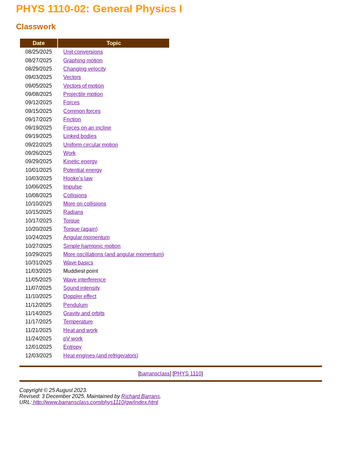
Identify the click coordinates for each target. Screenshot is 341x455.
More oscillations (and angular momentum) (113, 254)
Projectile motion (83, 94)
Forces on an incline (87, 128)
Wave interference (84, 279)
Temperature (78, 321)
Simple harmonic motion (92, 246)
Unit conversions (83, 52)
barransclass (155, 373)
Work (69, 153)
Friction (72, 119)
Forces (71, 102)
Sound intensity (81, 288)
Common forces (82, 111)
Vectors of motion (83, 86)
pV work (73, 338)
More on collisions (84, 204)
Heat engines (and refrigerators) (100, 355)
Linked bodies (80, 136)
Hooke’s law (78, 178)
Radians (73, 212)
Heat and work (80, 330)
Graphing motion (83, 60)
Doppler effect (79, 296)
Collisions (75, 195)
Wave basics (78, 262)
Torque (71, 221)
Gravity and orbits (84, 313)
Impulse (72, 187)
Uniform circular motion (90, 145)
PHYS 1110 (187, 373)
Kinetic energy (80, 161)
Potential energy (82, 170)
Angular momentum (86, 237)
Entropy (72, 347)
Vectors (72, 77)
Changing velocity (84, 69)
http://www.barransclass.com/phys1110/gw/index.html (95, 402)
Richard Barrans (140, 396)
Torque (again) (80, 229)
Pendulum (75, 305)
